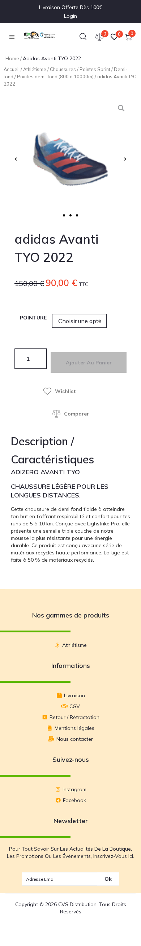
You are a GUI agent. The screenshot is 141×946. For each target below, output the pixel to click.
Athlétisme (34, 69)
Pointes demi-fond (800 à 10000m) (55, 76)
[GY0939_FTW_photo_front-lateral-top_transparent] (70, 159)
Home (12, 58)
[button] (11, 37)
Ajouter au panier (89, 362)
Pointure (33, 317)
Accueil (12, 69)
